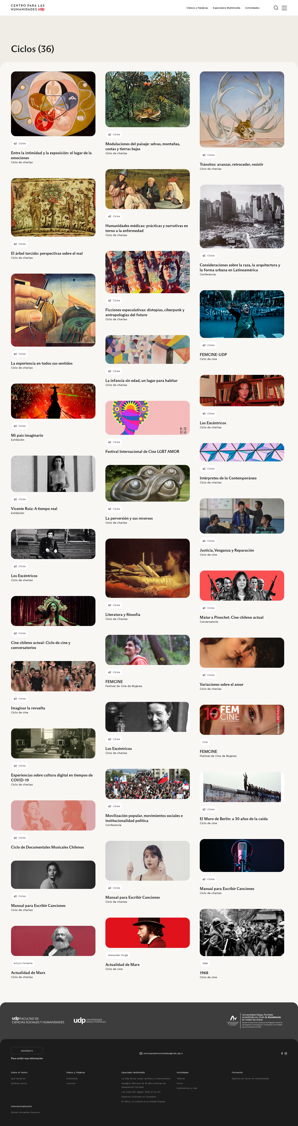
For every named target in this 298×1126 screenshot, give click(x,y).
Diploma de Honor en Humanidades (250, 1078)
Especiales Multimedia (226, 7)
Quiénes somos (19, 1083)
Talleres (181, 1078)
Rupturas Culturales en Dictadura (138, 1096)
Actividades (252, 7)
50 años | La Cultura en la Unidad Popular (143, 1101)
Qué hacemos (18, 1078)
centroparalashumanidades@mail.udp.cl (163, 1053)
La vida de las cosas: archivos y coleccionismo (146, 1078)
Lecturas (70, 1083)
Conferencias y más (187, 1088)
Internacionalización (21, 1106)
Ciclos (180, 1083)
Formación (237, 1072)
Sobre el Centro (19, 1072)
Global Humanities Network (25, 1112)
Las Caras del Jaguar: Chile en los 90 (140, 1092)
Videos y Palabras (197, 7)
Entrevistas (72, 1078)
